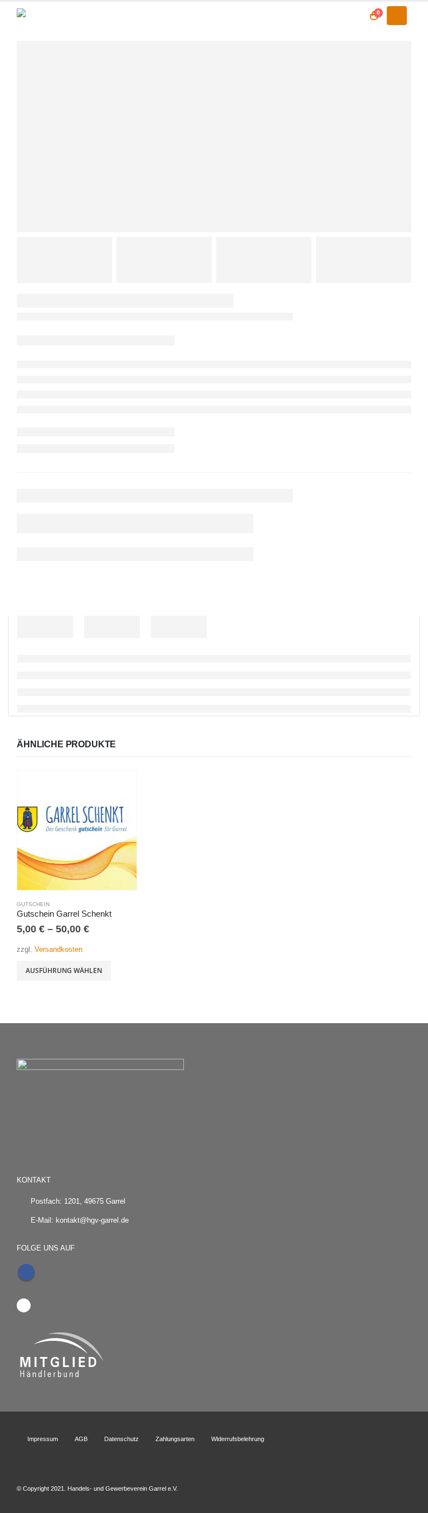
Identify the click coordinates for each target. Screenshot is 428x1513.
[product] (77, 830)
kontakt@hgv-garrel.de (92, 1220)
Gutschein (33, 904)
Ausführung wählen (64, 970)
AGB (81, 1439)
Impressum (42, 1439)
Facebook (26, 1272)
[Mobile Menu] (397, 15)
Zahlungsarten (174, 1439)
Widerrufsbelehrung (237, 1439)
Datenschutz (121, 1439)
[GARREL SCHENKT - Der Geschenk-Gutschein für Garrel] (47, 15)
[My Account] (352, 15)
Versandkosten (58, 949)
